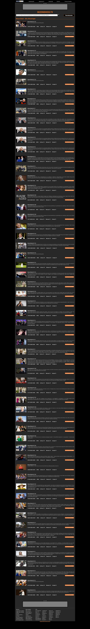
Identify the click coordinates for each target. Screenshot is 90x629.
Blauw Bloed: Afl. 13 (32, 50)
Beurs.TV (37, 612)
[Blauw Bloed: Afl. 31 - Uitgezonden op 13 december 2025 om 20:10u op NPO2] (21, 190)
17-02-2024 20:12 (31, 566)
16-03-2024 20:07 (31, 537)
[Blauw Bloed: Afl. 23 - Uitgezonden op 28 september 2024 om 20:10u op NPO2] (21, 469)
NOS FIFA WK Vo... (29, 618)
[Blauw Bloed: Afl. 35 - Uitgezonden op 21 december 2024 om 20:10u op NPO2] (21, 373)
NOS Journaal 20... (19, 617)
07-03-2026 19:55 (31, 113)
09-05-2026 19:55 (31, 26)
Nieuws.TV (51, 613)
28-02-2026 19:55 (31, 123)
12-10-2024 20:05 (31, 450)
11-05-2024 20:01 (31, 508)
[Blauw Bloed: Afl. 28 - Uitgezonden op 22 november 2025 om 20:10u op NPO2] (21, 209)
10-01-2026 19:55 (31, 171)
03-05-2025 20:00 (31, 248)
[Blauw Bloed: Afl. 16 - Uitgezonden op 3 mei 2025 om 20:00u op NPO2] (21, 248)
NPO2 (38, 26)
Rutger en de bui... (19, 614)
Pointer (17, 613)
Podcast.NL (51, 1)
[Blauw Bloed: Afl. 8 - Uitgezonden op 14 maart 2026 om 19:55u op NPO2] (21, 103)
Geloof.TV (37, 617)
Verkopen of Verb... (19, 618)
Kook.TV (43, 614)
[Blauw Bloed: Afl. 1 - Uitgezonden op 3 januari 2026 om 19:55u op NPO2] (21, 180)
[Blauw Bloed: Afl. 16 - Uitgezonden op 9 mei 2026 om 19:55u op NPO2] (21, 26)
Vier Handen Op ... (29, 613)
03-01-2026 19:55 (31, 180)
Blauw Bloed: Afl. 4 (32, 320)
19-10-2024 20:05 (31, 440)
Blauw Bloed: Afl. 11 (32, 70)
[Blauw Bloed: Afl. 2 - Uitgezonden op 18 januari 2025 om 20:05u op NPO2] (21, 344)
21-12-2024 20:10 (31, 373)
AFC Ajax (17, 616)
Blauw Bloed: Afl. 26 (32, 436)
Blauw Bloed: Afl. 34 (32, 378)
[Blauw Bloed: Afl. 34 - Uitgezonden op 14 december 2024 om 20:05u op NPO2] (21, 383)
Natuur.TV (51, 610)
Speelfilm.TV (58, 610)
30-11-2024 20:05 (31, 402)
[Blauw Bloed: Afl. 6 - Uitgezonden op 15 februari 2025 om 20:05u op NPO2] (21, 315)
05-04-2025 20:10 (31, 267)
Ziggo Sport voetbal (20, 610)
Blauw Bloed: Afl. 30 (32, 195)
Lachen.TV (44, 615)
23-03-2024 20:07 (31, 527)
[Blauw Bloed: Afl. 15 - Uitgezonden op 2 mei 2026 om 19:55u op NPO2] (21, 36)
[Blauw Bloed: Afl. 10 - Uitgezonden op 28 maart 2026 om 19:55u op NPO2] (21, 84)
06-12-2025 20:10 (31, 200)
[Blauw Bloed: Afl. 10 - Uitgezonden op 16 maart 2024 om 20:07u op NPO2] (21, 537)
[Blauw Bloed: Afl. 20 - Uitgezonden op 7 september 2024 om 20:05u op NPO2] (21, 479)
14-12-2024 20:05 (31, 383)
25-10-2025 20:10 (31, 238)
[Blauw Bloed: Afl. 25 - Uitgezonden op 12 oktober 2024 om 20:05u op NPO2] (21, 450)
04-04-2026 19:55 (31, 74)
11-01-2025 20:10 (31, 354)
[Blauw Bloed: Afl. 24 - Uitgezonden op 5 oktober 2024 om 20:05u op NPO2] (21, 460)
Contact (58, 1)
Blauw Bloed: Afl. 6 (32, 118)
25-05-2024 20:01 (31, 489)
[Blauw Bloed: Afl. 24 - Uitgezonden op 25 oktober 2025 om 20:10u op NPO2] (21, 238)
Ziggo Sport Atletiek (20, 612)
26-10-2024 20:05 (31, 431)
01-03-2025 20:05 (31, 306)
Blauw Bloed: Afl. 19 (32, 484)
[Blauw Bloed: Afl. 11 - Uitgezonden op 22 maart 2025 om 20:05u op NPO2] (21, 286)
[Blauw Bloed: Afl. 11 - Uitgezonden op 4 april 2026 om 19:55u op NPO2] (21, 74)
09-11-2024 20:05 (31, 421)
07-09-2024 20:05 (31, 479)
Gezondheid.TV (38, 618)
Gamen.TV (37, 615)
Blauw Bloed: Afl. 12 (32, 60)
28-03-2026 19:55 (31, 84)
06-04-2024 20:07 (31, 518)
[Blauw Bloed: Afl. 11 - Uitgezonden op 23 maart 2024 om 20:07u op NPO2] (21, 527)
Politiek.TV (51, 617)
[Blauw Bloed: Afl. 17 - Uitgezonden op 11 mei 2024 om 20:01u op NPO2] (21, 508)
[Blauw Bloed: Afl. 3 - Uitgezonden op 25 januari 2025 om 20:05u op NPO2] (21, 335)
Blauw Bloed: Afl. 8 (32, 98)
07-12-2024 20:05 (31, 392)
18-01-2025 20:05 (31, 344)
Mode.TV (43, 618)
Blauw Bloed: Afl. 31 (32, 185)
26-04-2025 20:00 (31, 257)
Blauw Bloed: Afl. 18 (32, 493)
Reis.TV (50, 618)
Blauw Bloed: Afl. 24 (32, 233)
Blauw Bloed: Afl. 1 (31, 175)
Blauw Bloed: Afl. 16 (32, 21)
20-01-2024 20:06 (31, 595)
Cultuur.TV (42, 26)
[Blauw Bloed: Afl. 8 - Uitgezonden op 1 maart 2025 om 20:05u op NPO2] (21, 306)
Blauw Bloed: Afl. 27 (32, 224)
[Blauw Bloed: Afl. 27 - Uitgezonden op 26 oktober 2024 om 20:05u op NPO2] (21, 431)
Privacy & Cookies (68, 1)
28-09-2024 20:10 (31, 469)
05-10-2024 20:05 (31, 460)
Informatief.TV (38, 619)
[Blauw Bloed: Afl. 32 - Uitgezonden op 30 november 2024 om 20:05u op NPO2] (21, 402)
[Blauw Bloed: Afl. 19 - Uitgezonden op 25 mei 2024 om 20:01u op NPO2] (21, 489)
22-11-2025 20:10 (31, 209)
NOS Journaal (28, 610)
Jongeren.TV (44, 610)
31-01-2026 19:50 (31, 132)
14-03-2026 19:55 (31, 104)
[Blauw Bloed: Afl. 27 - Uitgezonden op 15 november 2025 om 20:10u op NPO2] (21, 229)
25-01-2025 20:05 (31, 335)
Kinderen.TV (44, 613)
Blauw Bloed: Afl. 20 (32, 474)
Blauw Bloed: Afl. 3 (32, 156)
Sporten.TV (58, 613)
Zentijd (27, 614)
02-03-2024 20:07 (31, 546)
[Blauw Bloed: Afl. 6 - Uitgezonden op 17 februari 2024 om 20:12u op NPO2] (21, 566)
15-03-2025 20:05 (31, 296)
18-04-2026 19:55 (31, 55)
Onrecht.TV (51, 614)
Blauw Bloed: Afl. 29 (32, 416)
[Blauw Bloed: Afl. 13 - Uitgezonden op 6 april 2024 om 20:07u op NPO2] (21, 518)
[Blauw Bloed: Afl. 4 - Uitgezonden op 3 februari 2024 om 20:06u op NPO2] (21, 575)
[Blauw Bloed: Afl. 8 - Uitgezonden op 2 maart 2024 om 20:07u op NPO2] (21, 546)
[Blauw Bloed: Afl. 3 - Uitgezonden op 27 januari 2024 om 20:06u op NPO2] (21, 585)
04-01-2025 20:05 (31, 364)
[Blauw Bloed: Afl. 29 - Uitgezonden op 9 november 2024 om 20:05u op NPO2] (21, 421)
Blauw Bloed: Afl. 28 (32, 204)
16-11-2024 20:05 (31, 412)
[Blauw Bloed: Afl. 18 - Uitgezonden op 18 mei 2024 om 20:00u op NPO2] (21, 498)
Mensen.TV (48, 26)
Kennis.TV (44, 612)
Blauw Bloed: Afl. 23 (32, 464)
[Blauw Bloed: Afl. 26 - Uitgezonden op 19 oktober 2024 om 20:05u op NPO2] (21, 440)
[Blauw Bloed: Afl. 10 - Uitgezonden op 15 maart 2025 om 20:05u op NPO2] (21, 296)
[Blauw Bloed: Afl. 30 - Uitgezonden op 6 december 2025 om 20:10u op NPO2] (21, 200)
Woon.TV (57, 617)
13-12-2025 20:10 (31, 190)
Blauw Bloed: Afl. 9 (32, 89)
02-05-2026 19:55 (31, 36)
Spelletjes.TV (58, 612)
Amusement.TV (38, 610)
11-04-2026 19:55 (31, 65)
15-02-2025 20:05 (31, 315)
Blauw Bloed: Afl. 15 (32, 31)
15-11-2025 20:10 (31, 229)
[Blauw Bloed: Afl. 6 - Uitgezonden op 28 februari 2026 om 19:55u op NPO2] (21, 123)
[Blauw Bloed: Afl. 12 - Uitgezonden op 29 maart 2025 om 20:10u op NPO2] (21, 277)
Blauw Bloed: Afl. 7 (32, 108)
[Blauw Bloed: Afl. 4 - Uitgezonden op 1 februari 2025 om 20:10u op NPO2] (21, 325)
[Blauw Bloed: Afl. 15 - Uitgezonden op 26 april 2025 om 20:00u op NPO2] (21, 257)
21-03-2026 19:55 (31, 94)
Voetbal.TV (58, 614)
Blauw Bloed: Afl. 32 (32, 397)
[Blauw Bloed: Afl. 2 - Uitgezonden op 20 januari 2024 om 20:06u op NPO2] (21, 595)
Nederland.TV (41, 1)
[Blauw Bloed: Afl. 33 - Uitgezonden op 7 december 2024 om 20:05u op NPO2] (21, 392)
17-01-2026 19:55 (31, 161)
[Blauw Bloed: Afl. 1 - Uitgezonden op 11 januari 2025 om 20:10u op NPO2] (21, 354)
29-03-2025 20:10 (31, 277)
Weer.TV (57, 615)
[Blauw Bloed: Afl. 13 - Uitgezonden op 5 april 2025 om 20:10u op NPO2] (21, 267)
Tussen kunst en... (29, 619)
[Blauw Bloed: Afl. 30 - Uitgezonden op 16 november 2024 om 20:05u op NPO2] (21, 412)
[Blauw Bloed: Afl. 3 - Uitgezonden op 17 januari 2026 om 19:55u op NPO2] (21, 161)
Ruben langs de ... (29, 612)
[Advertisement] (45, 7)
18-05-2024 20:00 (31, 498)
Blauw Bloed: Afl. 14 (32, 41)
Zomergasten (28, 616)
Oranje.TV (54, 26)
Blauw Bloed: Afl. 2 (32, 166)
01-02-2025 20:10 (31, 325)
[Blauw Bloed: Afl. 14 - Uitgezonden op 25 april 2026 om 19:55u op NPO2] (21, 46)
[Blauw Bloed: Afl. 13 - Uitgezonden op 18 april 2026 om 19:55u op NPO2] (21, 55)
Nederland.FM (31, 1)
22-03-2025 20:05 (31, 286)
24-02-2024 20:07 (31, 556)
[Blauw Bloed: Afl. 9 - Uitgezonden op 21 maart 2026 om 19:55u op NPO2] (21, 94)
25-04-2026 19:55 (31, 46)
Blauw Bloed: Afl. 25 (32, 445)
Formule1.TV (38, 614)
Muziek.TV (44, 619)
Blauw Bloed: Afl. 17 (32, 503)
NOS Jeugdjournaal (19, 619)
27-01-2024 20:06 (31, 585)
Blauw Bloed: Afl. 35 (32, 368)
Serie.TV (50, 619)
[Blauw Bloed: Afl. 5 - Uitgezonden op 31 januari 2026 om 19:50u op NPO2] (21, 132)
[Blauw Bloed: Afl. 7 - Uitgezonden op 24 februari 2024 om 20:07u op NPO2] (21, 556)
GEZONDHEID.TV (45, 12)
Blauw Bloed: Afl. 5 (32, 127)
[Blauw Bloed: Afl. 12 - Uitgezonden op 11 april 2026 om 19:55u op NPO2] (21, 65)
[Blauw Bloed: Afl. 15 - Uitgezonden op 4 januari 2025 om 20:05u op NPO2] (21, 363)
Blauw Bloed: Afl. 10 (32, 79)
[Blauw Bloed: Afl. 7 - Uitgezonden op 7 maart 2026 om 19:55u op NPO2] (21, 113)
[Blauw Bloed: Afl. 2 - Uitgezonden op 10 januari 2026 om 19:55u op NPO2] (21, 171)
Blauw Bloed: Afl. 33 (32, 387)
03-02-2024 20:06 (31, 575)
